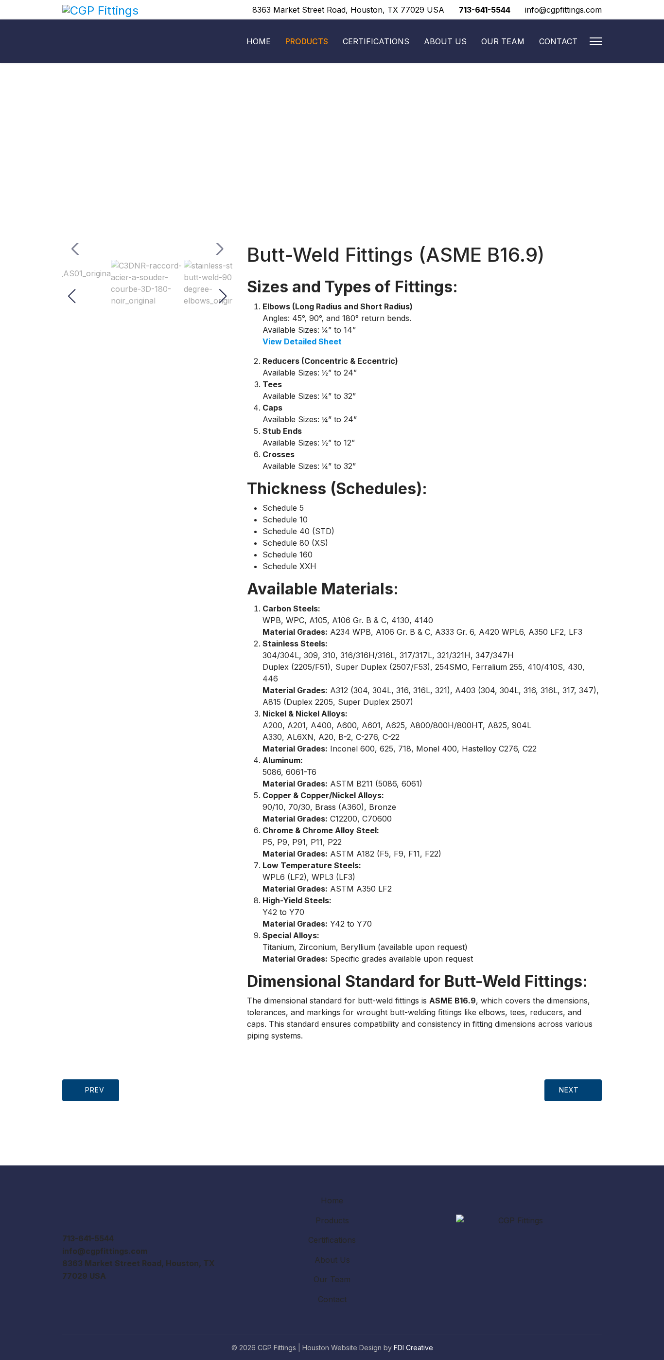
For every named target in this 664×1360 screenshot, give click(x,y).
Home (258, 41)
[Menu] (596, 41)
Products (306, 41)
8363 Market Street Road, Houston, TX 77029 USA (348, 10)
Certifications (376, 41)
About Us (445, 41)
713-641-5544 (484, 10)
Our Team (502, 41)
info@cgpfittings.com (563, 10)
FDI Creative (413, 1347)
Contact (558, 41)
